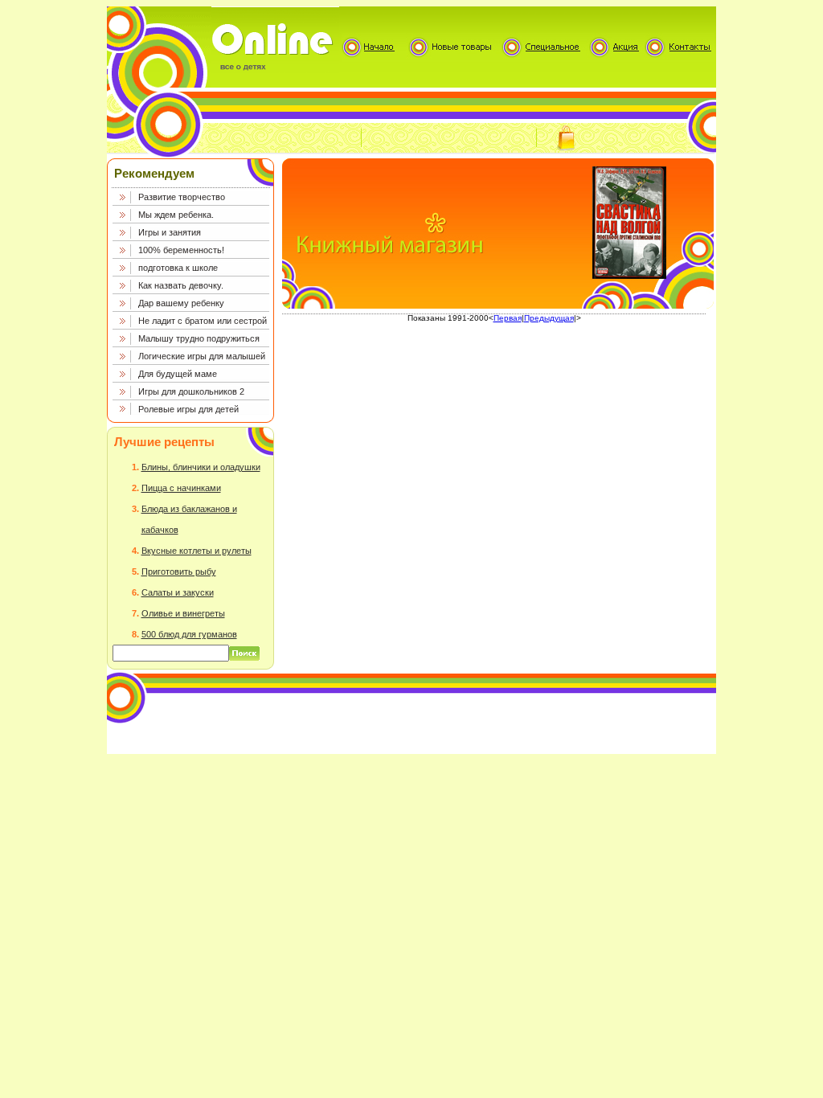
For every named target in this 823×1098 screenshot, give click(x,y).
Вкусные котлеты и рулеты (196, 550)
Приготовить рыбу (178, 571)
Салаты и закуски (177, 592)
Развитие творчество (181, 197)
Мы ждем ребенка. (176, 214)
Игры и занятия (169, 232)
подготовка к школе (178, 267)
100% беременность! (181, 250)
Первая (507, 317)
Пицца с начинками (181, 488)
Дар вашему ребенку (181, 303)
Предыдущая (549, 317)
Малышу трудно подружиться (199, 338)
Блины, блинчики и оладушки (200, 467)
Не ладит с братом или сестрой (202, 321)
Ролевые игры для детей (188, 409)
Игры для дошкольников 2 (191, 391)
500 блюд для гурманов (189, 634)
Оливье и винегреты (183, 613)
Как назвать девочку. (180, 285)
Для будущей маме (177, 374)
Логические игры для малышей (201, 356)
